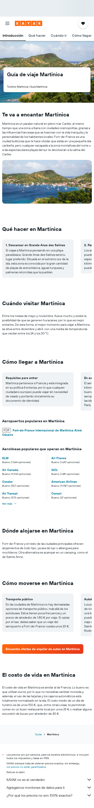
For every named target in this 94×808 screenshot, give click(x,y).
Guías (38, 734)
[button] (7, 23)
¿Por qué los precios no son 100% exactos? (39, 795)
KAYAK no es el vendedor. (26, 779)
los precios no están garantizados (26, 766)
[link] (42, 649)
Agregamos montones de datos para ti (35, 787)
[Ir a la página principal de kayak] (28, 23)
